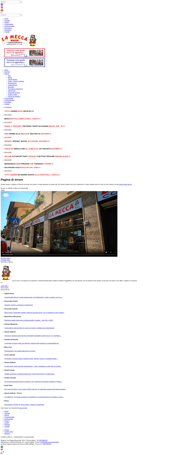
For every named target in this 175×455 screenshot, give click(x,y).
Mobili (10, 77)
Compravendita (9, 26)
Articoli (6, 22)
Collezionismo (12, 85)
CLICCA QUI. (23, 408)
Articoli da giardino (14, 96)
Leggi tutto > (5, 286)
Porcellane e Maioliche (15, 89)
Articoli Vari (11, 91)
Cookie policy (8, 432)
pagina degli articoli (125, 184)
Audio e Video (12, 94)
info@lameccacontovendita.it (49, 442)
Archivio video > (6, 258)
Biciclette (11, 87)
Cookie (6, 422)
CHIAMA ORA (5, 260)
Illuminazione (12, 83)
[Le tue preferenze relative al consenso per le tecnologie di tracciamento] (3, 452)
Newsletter (7, 30)
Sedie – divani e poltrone (16, 81)
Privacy (6, 421)
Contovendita (8, 24)
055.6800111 (43, 440)
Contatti (6, 32)
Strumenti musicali (14, 92)
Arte (9, 75)
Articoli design (12, 79)
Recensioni (8, 28)
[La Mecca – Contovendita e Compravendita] (19, 46)
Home (6, 18)
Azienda (7, 20)
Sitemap (7, 424)
